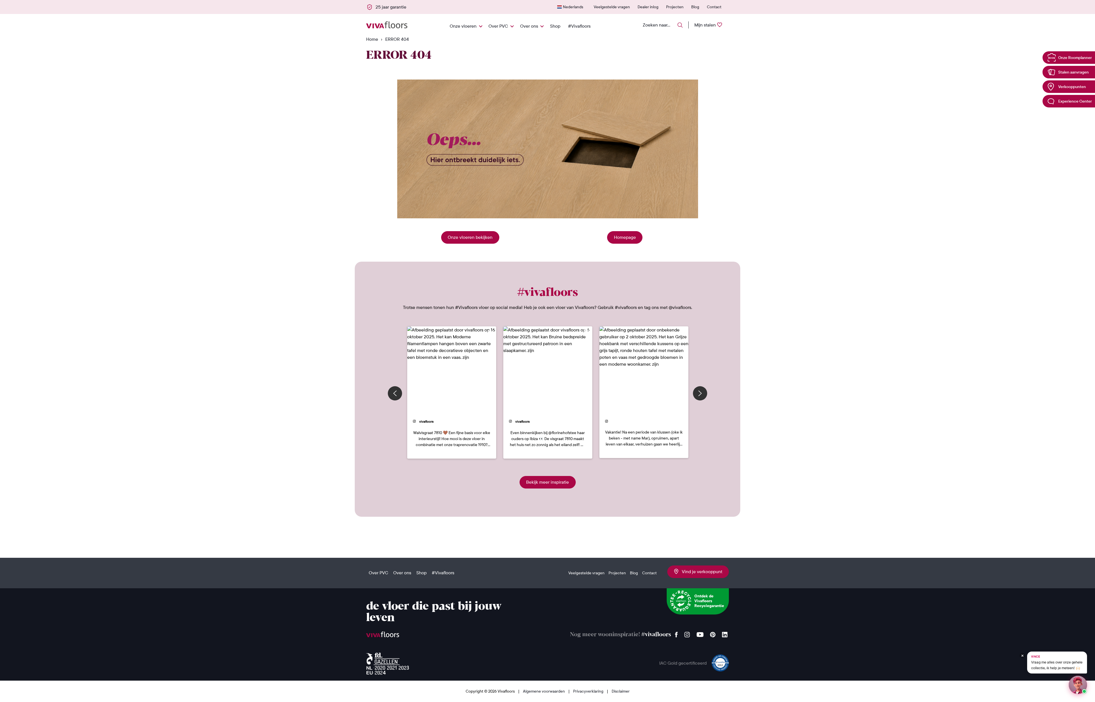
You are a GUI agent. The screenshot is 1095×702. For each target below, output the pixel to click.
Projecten (675, 6)
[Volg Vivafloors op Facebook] (676, 633)
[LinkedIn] (725, 633)
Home (372, 39)
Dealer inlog (648, 6)
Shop (555, 26)
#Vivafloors (579, 26)
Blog (695, 6)
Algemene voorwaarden (544, 691)
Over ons (529, 26)
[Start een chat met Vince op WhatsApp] (1078, 685)
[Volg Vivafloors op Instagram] (687, 633)
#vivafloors (656, 634)
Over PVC (498, 26)
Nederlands (573, 6)
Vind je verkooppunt (700, 571)
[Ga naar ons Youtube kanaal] (700, 633)
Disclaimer (621, 691)
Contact (714, 6)
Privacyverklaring (588, 691)
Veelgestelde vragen (612, 6)
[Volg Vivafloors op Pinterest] (713, 633)
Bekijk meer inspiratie (547, 482)
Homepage (625, 237)
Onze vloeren (463, 26)
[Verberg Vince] (1022, 655)
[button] (451, 392)
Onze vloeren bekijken (470, 237)
